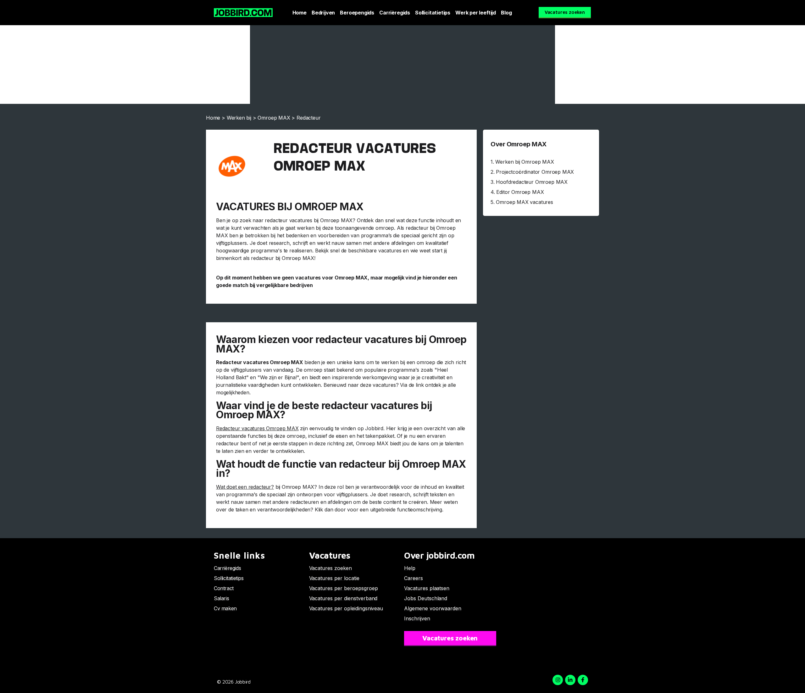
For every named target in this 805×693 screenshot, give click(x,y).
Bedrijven (323, 12)
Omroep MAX (274, 118)
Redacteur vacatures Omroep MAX (257, 428)
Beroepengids (357, 12)
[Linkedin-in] (570, 680)
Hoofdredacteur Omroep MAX (532, 182)
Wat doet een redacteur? (245, 487)
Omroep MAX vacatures (524, 202)
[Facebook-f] (583, 680)
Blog (506, 12)
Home (299, 12)
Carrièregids (394, 12)
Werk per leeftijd (475, 12)
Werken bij (239, 118)
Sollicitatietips (432, 12)
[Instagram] (557, 680)
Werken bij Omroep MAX (524, 162)
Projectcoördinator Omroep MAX (535, 172)
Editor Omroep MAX (520, 192)
